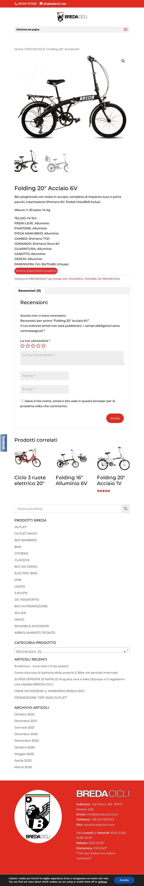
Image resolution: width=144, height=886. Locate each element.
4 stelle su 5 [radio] (38, 346)
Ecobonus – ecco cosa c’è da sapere (41, 666)
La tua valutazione (35, 341)
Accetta (124, 880)
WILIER (20, 613)
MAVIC (19, 619)
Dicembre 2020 (26, 734)
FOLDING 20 (93, 278)
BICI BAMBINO (25, 540)
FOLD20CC (76, 278)
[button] (123, 61)
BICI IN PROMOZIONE (31, 606)
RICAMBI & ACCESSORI (31, 626)
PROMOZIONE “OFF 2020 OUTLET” (40, 697)
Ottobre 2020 (24, 747)
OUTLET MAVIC (25, 533)
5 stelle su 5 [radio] (43, 346)
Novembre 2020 (26, 740)
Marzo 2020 (23, 767)
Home (18, 49)
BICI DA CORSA (26, 566)
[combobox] (72, 650)
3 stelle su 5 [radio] (33, 346)
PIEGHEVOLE (35, 49)
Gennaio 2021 (24, 727)
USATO (19, 586)
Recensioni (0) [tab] (29, 290)
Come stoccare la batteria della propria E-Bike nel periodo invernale (66, 672)
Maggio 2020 (24, 754)
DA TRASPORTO (26, 599)
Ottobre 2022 (24, 714)
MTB (17, 580)
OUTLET (20, 527)
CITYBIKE (21, 553)
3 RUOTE (21, 593)
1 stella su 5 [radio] (22, 346)
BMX (18, 547)
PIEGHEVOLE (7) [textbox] (71, 651)
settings (102, 882)
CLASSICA (22, 560)
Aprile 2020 (23, 760)
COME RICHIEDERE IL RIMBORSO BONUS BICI (49, 691)
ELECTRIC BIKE (26, 573)
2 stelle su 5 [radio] (28, 346)
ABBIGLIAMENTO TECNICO (34, 632)
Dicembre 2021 (25, 721)
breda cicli (60, 278)
